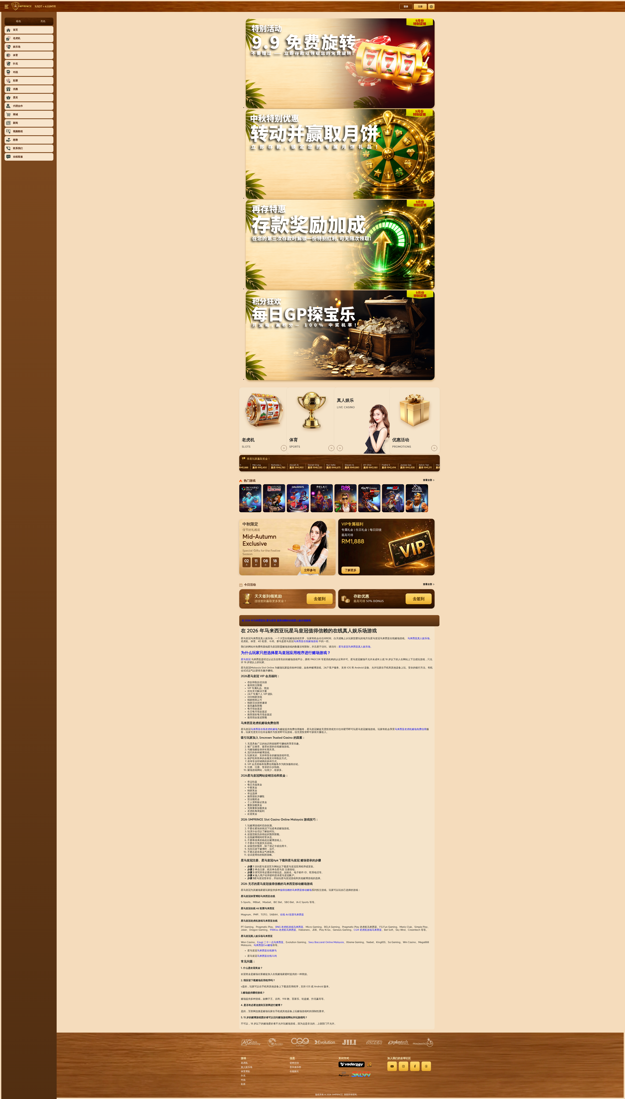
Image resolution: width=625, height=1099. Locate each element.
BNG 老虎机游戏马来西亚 (289, 927)
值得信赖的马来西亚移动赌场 (296, 890)
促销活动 (294, 1063)
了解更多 (350, 570)
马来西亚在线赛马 (267, 950)
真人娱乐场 (246, 1067)
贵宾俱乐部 (295, 1067)
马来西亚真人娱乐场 (419, 638)
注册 (420, 6)
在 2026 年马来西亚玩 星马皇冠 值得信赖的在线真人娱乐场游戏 (276, 620)
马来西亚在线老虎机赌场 (264, 729)
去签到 (320, 599)
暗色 (18, 21)
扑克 (243, 1076)
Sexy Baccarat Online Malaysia (326, 942)
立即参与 (310, 570)
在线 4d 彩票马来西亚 (292, 914)
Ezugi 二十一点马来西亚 (270, 942)
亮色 (43, 21)
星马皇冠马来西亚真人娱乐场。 (356, 647)
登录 (406, 6)
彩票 (243, 1084)
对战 (243, 1080)
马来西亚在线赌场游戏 (306, 641)
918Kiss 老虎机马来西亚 (283, 930)
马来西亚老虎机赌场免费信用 (410, 729)
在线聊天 (294, 1071)
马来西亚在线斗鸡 (267, 956)
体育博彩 (245, 1071)
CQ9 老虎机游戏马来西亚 (368, 930)
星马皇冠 (246, 659)
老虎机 (244, 1063)
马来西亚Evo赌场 (263, 945)
